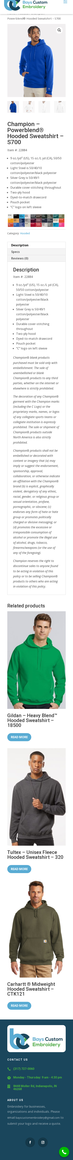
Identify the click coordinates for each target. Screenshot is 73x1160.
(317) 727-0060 (23, 1069)
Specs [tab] (15, 252)
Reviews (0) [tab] (19, 258)
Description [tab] (19, 245)
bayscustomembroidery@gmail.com (38, 1117)
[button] (59, 30)
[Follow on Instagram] (43, 1142)
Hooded (25, 233)
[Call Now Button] (64, 1152)
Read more (19, 737)
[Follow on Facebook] (30, 1142)
